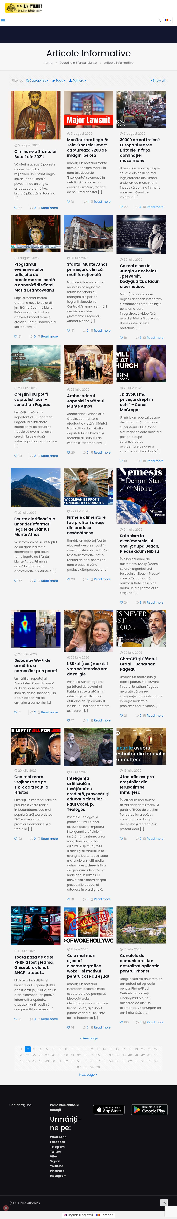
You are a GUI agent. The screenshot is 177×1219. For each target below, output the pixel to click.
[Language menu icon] (168, 20)
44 (156, 1055)
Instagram (58, 1176)
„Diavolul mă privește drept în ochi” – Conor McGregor (136, 402)
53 (72, 1061)
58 (104, 1061)
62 (130, 1061)
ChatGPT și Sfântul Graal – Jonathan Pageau (138, 664)
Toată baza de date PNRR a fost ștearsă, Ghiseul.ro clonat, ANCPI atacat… (34, 965)
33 (85, 1055)
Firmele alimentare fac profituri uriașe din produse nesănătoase (86, 525)
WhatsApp (58, 1137)
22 (155, 1049)
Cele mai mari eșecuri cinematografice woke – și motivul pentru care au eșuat (88, 966)
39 (124, 1055)
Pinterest (57, 1171)
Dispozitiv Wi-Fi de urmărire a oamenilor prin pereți (35, 666)
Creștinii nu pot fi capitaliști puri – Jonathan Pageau (32, 399)
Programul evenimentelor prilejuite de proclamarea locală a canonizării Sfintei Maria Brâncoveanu (34, 277)
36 (104, 1055)
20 (143, 1049)
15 (111, 1049)
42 (143, 1055)
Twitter (55, 1152)
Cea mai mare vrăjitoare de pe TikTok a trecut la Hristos (31, 784)
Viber (54, 1156)
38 (117, 1055)
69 (92, 1067)
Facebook (57, 1142)
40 (130, 1055)
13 (98, 1049)
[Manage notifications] (6, 1208)
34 (92, 1055)
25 (34, 1055)
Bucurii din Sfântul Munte (78, 63)
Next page (87, 1075)
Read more (49, 208)
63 (136, 1061)
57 (98, 1061)
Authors (78, 80)
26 (40, 1055)
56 (92, 1061)
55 (85, 1061)
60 (117, 1061)
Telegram (57, 1147)
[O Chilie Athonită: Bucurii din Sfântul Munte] (24, 8)
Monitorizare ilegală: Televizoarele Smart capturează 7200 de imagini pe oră (87, 147)
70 (98, 1067)
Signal (55, 1161)
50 (53, 1061)
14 (104, 1049)
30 (66, 1055)
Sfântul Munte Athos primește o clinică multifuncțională (87, 269)
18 (130, 1049)
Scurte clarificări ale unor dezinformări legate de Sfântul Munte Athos (34, 526)
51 (59, 1061)
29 (60, 1055)
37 (111, 1055)
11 (87, 720)
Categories (37, 80)
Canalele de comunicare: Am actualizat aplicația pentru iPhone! (140, 963)
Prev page (90, 1038)
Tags (59, 80)
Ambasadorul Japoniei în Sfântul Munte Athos (85, 401)
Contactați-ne (20, 1105)
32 (79, 1055)
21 (149, 1049)
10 (79, 1049)
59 (111, 1061)
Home (48, 63)
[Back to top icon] (164, 1202)
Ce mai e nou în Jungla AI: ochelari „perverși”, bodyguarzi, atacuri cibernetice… (140, 276)
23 (21, 1055)
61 (123, 1061)
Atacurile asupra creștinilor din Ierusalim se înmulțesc (137, 784)
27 (47, 1055)
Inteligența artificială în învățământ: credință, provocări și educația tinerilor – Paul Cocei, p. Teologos (88, 794)
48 (41, 1061)
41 (136, 1055)
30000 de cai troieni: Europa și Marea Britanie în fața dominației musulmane (140, 150)
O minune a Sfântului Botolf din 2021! (35, 154)
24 (28, 1055)
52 (66, 1061)
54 (79, 1061)
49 (47, 1061)
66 (156, 1061)
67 (79, 1067)
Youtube (56, 1166)
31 (72, 1055)
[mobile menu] (3, 21)
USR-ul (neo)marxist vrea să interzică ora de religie (87, 669)
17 (123, 1049)
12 (91, 1049)
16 (117, 1049)
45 (21, 1061)
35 (98, 1055)
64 (143, 1061)
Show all (159, 80)
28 (53, 1055)
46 (28, 1061)
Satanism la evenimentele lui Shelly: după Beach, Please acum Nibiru (139, 543)
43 (149, 1055)
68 (85, 1067)
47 (34, 1061)
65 (149, 1061)
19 (136, 1049)
